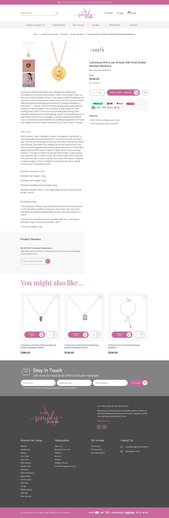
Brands (23, 446)
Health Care (26, 466)
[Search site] (56, 13)
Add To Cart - (120, 92)
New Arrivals (26, 496)
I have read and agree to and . (49, 388)
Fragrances (25, 449)
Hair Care (25, 460)
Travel (23, 486)
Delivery (58, 453)
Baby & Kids (25, 476)
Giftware (24, 483)
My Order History (98, 453)
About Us (58, 446)
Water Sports (26, 490)
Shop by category (34, 25)
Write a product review (33, 261)
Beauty (24, 453)
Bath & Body (26, 463)
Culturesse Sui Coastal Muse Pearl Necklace (123, 346)
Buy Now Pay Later (62, 449)
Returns (58, 456)
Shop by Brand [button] (59, 25)
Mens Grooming (27, 473)
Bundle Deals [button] (114, 25)
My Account (96, 446)
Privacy (58, 460)
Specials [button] (133, 25)
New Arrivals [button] (78, 25)
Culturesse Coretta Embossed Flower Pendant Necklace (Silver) (81, 346)
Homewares (26, 480)
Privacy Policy (70, 388)
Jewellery (25, 470)
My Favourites (96, 449)
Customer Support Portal (65, 466)
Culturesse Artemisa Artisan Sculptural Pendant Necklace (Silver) (38, 346)
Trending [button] (95, 25)
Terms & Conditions (52, 388)
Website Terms (61, 463)
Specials (24, 493)
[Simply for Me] (85, 13)
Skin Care (25, 456)
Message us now (132, 451)
